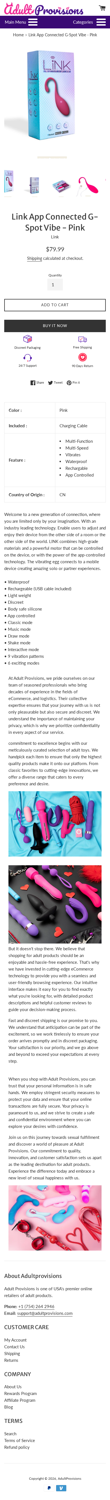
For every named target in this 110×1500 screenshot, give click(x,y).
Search (10, 1433)
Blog (8, 1406)
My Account (15, 1339)
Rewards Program (20, 1393)
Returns (11, 1360)
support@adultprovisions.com (44, 1313)
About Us (13, 1386)
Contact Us (14, 1346)
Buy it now (55, 325)
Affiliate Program (19, 1400)
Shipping (34, 258)
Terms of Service (19, 1440)
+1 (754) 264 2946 (36, 1306)
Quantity (55, 275)
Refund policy (17, 1447)
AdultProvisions (69, 1478)
